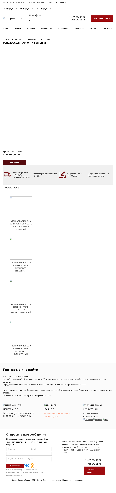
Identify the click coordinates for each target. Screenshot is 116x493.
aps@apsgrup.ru (26, 8)
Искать (32, 15)
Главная (6, 39)
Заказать (14, 162)
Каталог (14, 39)
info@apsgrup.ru (10, 8)
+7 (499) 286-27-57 (76, 17)
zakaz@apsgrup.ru (43, 8)
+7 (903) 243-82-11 (76, 20)
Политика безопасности (73, 480)
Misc (20, 39)
